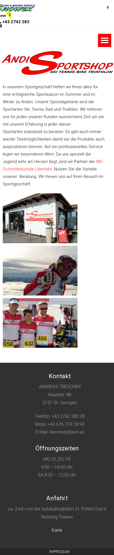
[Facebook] (107, 6)
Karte (57, 530)
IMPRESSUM (59, 551)
